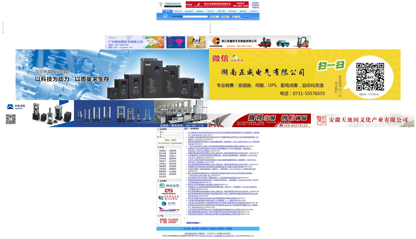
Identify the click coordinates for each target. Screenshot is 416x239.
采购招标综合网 (191, 233)
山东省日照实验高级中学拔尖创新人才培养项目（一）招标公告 (212, 200)
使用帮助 (228, 228)
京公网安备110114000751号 (223, 236)
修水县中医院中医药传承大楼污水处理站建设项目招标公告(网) (212, 198)
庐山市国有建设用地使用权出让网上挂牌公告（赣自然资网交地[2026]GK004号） (219, 191)
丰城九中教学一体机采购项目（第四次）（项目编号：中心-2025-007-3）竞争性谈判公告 (222, 169)
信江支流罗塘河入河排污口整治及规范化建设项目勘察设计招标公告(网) (216, 146)
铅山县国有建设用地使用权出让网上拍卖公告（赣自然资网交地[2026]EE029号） (218, 164)
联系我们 (220, 228)
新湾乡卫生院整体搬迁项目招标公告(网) (203, 185)
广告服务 (212, 228)
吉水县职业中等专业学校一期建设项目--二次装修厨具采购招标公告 (213, 178)
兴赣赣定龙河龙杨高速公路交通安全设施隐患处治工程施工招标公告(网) (215, 167)
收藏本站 (255, 7)
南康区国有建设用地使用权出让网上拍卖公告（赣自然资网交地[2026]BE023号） (218, 153)
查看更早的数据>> (193, 223)
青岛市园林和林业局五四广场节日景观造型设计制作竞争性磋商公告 (214, 212)
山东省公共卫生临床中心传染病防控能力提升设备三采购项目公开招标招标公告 (218, 203)
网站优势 (195, 228)
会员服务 (203, 228)
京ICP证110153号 (205, 236)
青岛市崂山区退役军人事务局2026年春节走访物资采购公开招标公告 (214, 214)
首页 (186, 129)
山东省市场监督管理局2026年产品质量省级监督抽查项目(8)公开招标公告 (216, 210)
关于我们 (187, 228)
